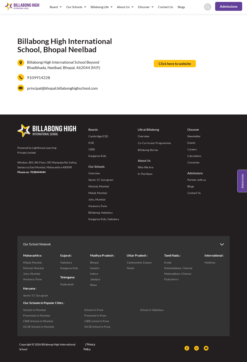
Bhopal (94, 262)
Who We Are (145, 167)
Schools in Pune (93, 309)
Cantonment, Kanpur (139, 262)
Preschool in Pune (95, 315)
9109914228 (38, 77)
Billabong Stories (148, 150)
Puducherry (171, 279)
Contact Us (165, 7)
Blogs (181, 7)
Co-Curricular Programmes (154, 143)
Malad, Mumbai (97, 192)
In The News (145, 173)
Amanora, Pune (97, 206)
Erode (167, 262)
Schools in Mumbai (34, 309)
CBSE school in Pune (96, 321)
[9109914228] (20, 77)
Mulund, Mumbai (98, 186)
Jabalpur (95, 279)
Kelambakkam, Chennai (178, 268)
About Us (144, 160)
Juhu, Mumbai (96, 199)
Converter (193, 162)
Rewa (93, 284)
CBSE (91, 149)
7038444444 (38, 172)
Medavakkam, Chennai (177, 273)
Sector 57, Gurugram (100, 179)
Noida (130, 268)
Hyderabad (67, 284)
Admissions (195, 173)
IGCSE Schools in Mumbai (38, 326)
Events (191, 142)
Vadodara (66, 262)
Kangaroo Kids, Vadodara (103, 219)
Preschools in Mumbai (36, 315)
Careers (192, 149)
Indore (94, 273)
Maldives (210, 262)
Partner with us (196, 179)
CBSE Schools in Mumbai (38, 321)
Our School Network (37, 244)
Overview (94, 173)
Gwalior (95, 268)
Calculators (194, 155)
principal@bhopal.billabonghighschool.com (62, 88)
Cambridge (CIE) (98, 136)
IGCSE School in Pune (97, 326)
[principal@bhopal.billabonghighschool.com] (20, 88)
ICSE (91, 142)
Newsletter (194, 136)
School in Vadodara (151, 309)
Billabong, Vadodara (100, 212)
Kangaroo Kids (97, 155)
